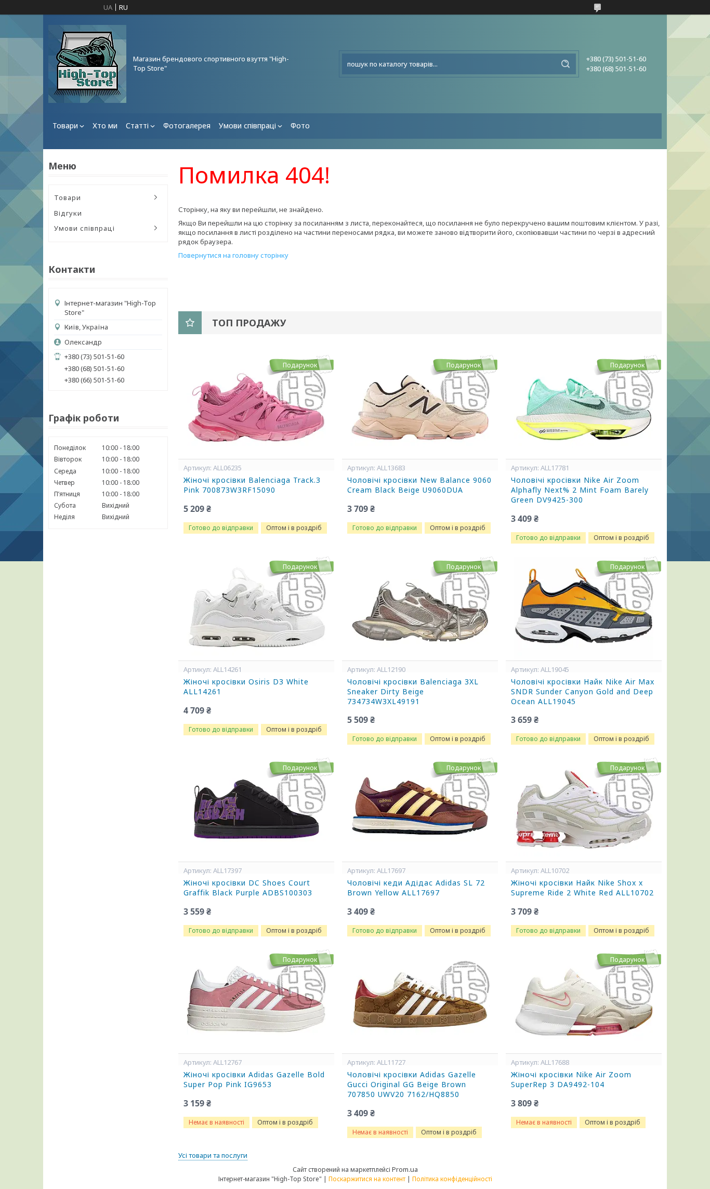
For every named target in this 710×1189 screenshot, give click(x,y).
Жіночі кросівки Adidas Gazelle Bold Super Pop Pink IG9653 (254, 1079)
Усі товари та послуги (212, 1155)
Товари (65, 125)
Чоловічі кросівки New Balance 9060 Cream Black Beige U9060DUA (419, 485)
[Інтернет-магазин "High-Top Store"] (87, 64)
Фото (300, 125)
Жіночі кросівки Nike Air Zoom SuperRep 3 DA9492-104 (571, 1079)
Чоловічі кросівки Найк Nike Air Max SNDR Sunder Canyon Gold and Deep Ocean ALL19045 (582, 691)
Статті (137, 125)
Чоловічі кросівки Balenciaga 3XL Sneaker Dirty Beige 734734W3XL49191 (413, 691)
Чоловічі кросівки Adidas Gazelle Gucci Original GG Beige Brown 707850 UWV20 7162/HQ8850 (411, 1084)
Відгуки (68, 213)
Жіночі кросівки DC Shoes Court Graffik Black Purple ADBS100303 (247, 887)
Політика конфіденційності (452, 1178)
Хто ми (105, 125)
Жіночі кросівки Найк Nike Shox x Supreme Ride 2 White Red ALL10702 (582, 887)
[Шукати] (565, 64)
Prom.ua (405, 1169)
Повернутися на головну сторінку (233, 255)
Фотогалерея (187, 125)
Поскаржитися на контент (366, 1178)
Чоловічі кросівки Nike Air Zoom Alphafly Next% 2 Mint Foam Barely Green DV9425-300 (580, 490)
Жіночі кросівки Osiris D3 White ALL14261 (246, 686)
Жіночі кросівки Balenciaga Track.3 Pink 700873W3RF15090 (252, 485)
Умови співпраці (247, 125)
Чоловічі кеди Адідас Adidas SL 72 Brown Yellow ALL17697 (416, 887)
